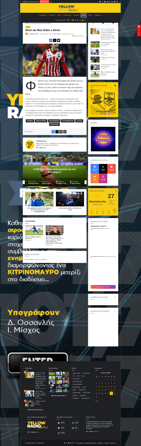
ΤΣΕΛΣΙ (79, 121)
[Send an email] (37, 34)
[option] (55, 170)
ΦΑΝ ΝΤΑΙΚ (55, 124)
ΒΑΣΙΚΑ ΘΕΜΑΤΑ (76, 387)
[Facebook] (50, 40)
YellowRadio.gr (31, 34)
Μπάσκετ (51, 15)
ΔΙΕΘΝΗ (30, 121)
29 (111, 393)
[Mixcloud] (38, 432)
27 (105, 393)
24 (96, 393)
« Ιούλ (96, 401)
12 (102, 386)
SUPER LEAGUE (76, 373)
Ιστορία (106, 443)
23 (114, 390)
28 (108, 393)
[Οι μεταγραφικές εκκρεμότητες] (66, 373)
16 (114, 386)
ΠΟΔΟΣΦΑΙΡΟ (54, 121)
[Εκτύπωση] (65, 131)
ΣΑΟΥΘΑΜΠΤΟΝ (68, 121)
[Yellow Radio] (70, 8)
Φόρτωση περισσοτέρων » (35, 409)
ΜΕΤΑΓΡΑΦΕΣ (41, 121)
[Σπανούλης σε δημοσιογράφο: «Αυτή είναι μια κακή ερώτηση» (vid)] (52, 390)
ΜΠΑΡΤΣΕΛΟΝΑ (86, 392)
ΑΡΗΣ (78, 376)
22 (111, 390)
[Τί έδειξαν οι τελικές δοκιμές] (95, 60)
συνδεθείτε (44, 259)
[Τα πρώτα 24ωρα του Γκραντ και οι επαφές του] (95, 67)
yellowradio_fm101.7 (99, 226)
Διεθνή (83, 15)
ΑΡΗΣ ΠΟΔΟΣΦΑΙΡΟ (77, 381)
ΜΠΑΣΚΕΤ (75, 395)
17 (96, 390)
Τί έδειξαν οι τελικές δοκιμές (55, 172)
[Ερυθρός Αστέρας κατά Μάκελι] (59, 390)
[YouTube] (41, 148)
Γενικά (90, 15)
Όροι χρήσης (79, 443)
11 (99, 386)
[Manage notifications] (3, 443)
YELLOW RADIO (86, 373)
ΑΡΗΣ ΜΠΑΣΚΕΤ (76, 378)
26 (102, 393)
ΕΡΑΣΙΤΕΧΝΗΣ (82, 390)
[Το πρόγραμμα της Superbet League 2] (66, 390)
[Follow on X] (36, 34)
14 (108, 386)
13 (105, 386)
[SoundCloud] (45, 148)
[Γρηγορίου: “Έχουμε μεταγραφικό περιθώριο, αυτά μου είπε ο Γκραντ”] (52, 382)
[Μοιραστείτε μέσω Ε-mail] (58, 40)
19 (102, 390)
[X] (54, 40)
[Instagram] (43, 148)
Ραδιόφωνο (98, 15)
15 (111, 386)
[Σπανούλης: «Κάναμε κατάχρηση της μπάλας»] (59, 386)
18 (99, 390)
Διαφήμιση (100, 443)
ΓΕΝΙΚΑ (84, 387)
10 (96, 386)
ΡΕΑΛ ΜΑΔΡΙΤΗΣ (85, 398)
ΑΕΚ (74, 376)
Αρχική (28, 23)
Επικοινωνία (112, 443)
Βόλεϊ (58, 15)
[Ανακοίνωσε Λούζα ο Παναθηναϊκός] (66, 386)
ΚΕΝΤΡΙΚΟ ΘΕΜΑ (77, 392)
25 (99, 393)
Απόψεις (76, 15)
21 (108, 390)
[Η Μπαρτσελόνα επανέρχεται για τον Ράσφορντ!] (95, 44)
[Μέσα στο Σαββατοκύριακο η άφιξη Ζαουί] (34, 230)
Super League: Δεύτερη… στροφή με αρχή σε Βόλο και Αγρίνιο (108, 51)
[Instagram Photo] (104, 242)
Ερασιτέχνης (66, 15)
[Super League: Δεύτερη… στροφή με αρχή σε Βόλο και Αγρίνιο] (95, 52)
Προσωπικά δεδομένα (90, 443)
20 (105, 390)
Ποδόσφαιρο (42, 15)
